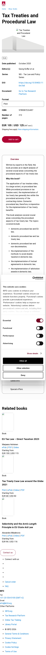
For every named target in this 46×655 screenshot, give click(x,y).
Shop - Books (12, 9)
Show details (32, 353)
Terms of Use (11, 651)
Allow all (23, 361)
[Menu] (41, 3)
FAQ (6, 586)
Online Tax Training (13, 620)
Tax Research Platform (15, 615)
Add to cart (13, 139)
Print (4, 490)
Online (16, 447)
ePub (4, 447)
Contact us (8, 552)
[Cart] (36, 3)
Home (4, 9)
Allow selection (23, 368)
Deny (23, 375)
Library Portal (11, 624)
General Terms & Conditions (17, 634)
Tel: (1, 595)
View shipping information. (28, 129)
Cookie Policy (11, 642)
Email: (2, 600)
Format (5, 99)
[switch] (39, 328)
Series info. (15, 381)
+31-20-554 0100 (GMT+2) (12, 598)
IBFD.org (8, 611)
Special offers (16, 389)
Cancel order (10, 582)
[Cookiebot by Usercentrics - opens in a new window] (32, 278)
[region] (23, 253)
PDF (10, 447)
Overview (14, 159)
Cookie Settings (12, 647)
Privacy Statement (13, 638)
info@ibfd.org (6, 603)
